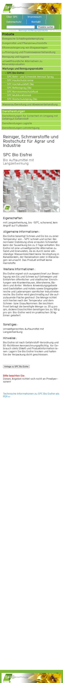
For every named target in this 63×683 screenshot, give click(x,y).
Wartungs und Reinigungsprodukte (33, 30)
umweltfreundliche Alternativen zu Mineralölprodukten (22, 62)
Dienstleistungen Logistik (17, 123)
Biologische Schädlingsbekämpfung (23, 38)
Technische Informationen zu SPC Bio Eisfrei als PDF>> (31, 395)
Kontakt (36, 22)
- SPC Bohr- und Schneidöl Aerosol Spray (29, 76)
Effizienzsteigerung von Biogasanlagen (25, 47)
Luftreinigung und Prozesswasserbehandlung (28, 52)
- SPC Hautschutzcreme (19, 80)
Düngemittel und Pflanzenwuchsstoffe (24, 43)
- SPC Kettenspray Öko (18, 87)
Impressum (35, 17)
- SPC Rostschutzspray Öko (21, 99)
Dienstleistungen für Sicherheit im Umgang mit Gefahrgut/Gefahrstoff (30, 117)
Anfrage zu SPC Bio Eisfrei (16, 366)
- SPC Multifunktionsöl (18, 95)
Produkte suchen (45, 27)
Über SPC (12, 17)
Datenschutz (14, 22)
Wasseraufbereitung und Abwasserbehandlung (30, 104)
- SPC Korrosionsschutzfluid (22, 91)
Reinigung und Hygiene (15, 56)
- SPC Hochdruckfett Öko (19, 84)
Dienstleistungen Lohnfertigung (20, 128)
